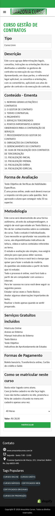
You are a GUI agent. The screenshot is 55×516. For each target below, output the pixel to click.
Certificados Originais (16, 489)
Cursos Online (11, 477)
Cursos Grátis (28, 477)
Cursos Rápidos (12, 483)
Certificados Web (31, 483)
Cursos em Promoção (15, 496)
